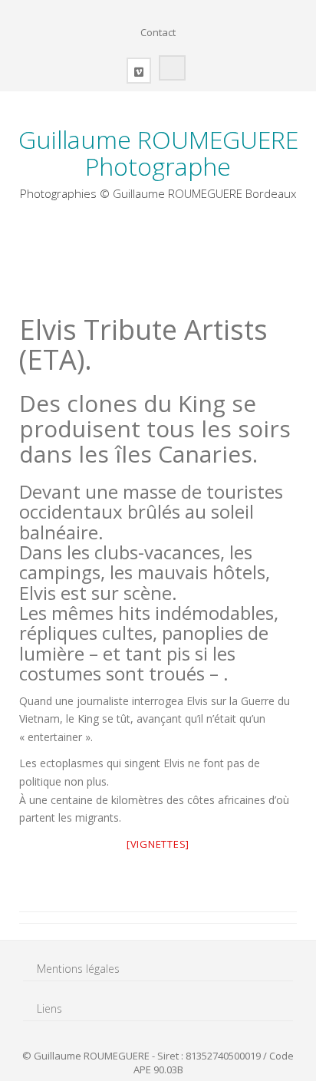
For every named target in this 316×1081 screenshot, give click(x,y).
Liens (49, 1008)
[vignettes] (158, 844)
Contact (158, 32)
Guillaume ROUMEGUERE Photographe (158, 153)
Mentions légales (78, 968)
